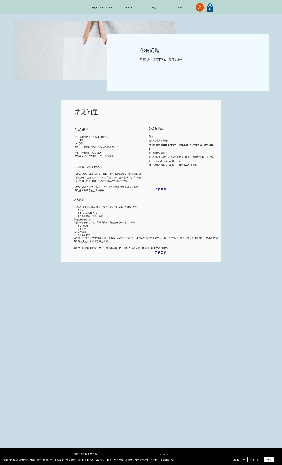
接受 (269, 459)
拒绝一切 (254, 459)
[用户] (200, 7)
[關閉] (278, 459)
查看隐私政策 (167, 459)
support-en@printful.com (167, 160)
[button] (210, 7)
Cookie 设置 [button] (238, 459)
